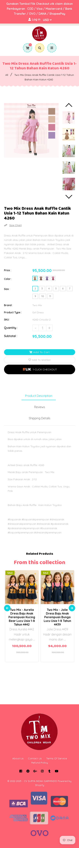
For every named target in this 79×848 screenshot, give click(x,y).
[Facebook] (20, 771)
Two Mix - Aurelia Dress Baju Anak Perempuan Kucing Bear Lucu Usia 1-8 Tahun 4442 (21, 617)
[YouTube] (56, 771)
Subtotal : (10, 336)
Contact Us (35, 758)
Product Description (38, 396)
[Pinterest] (28, 771)
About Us (18, 758)
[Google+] (35, 771)
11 (50, 296)
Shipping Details (39, 418)
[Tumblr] (49, 771)
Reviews (39, 407)
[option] (31, 130)
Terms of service (56, 758)
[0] (26, 48)
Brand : (8, 305)
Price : (7, 270)
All (6, 75)
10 (42, 296)
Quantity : (11, 328)
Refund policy (39, 762)
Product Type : (13, 312)
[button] (39, 369)
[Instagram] (42, 771)
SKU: (6, 319)
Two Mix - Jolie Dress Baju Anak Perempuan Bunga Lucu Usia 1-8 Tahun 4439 (57, 617)
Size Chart (15, 225)
